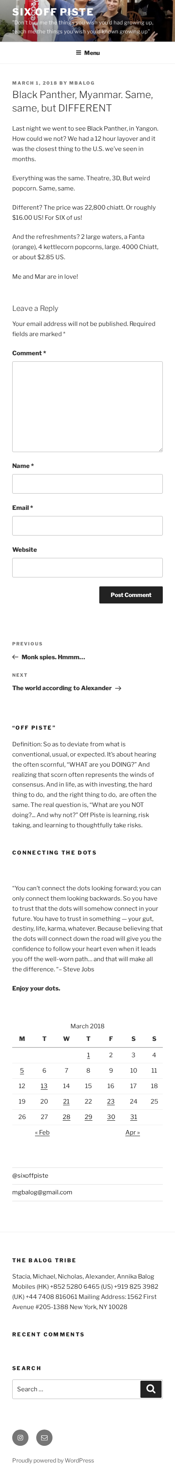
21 (66, 1101)
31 (133, 1117)
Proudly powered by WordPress (53, 1460)
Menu (92, 52)
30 (111, 1117)
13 (44, 1086)
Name (23, 466)
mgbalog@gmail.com (42, 1192)
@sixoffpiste (30, 1175)
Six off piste (53, 12)
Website (24, 549)
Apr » (132, 1132)
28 (66, 1117)
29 (88, 1117)
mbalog (82, 83)
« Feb (42, 1132)
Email (22, 508)
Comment (29, 353)
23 (111, 1101)
